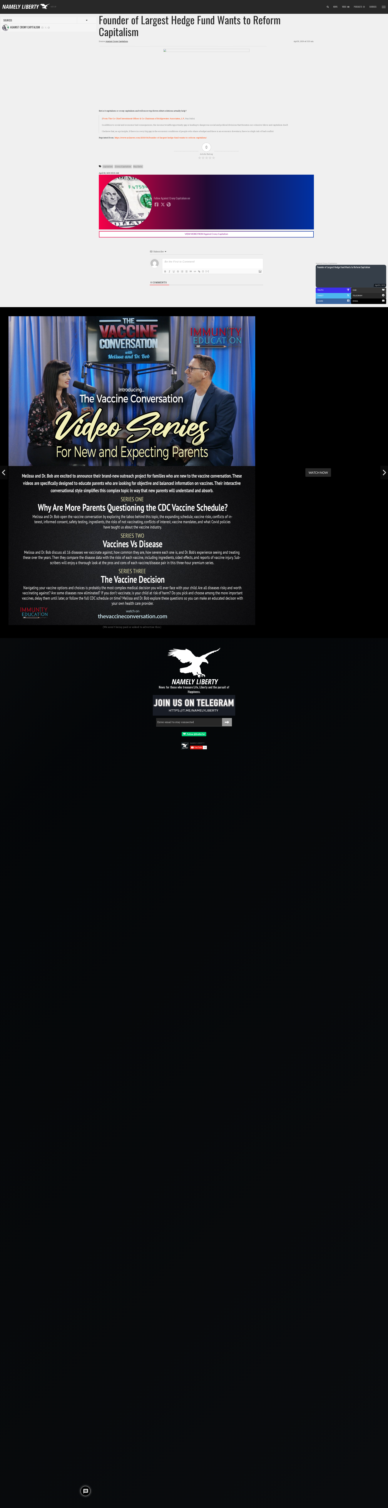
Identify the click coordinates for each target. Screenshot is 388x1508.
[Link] (199, 271)
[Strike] (178, 271)
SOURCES (372, 6)
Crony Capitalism (123, 166)
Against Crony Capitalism (24, 27)
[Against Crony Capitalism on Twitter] (45, 27)
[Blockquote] (191, 271)
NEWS (335, 6)
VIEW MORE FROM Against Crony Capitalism (206, 234)
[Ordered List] (182, 271)
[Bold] (165, 271)
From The (143, 118)
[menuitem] (327, 7)
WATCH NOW (318, 472)
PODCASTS (358, 6)
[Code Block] (195, 271)
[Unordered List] (186, 271)
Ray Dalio (138, 166)
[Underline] (174, 271)
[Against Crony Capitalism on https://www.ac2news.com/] (49, 27)
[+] (207, 271)
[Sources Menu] (384, 7)
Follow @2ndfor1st (195, 734)
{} (203, 271)
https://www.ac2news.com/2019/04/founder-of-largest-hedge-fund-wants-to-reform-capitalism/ (161, 137)
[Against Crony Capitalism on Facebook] (42, 27)
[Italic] (169, 271)
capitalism (108, 166)
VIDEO (344, 6)
